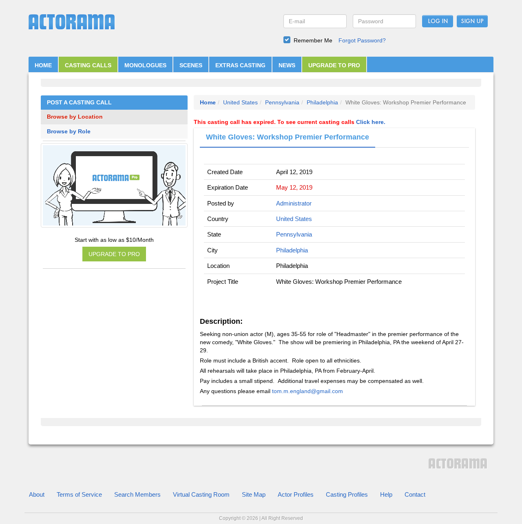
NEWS (287, 65)
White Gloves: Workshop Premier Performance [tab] (287, 137)
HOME (43, 65)
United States (240, 102)
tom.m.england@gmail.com (307, 391)
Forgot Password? (362, 40)
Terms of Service (79, 494)
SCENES (190, 65)
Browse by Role (69, 131)
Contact (415, 494)
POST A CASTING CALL (79, 102)
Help (386, 494)
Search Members (137, 494)
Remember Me (313, 40)
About (36, 494)
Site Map (253, 494)
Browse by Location (75, 117)
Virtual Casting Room (201, 494)
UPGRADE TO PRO (334, 65)
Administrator (294, 203)
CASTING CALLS (88, 65)
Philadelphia (322, 102)
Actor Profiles (296, 494)
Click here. (370, 122)
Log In (438, 21)
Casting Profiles (347, 494)
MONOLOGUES (145, 65)
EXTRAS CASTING (240, 65)
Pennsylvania (282, 102)
